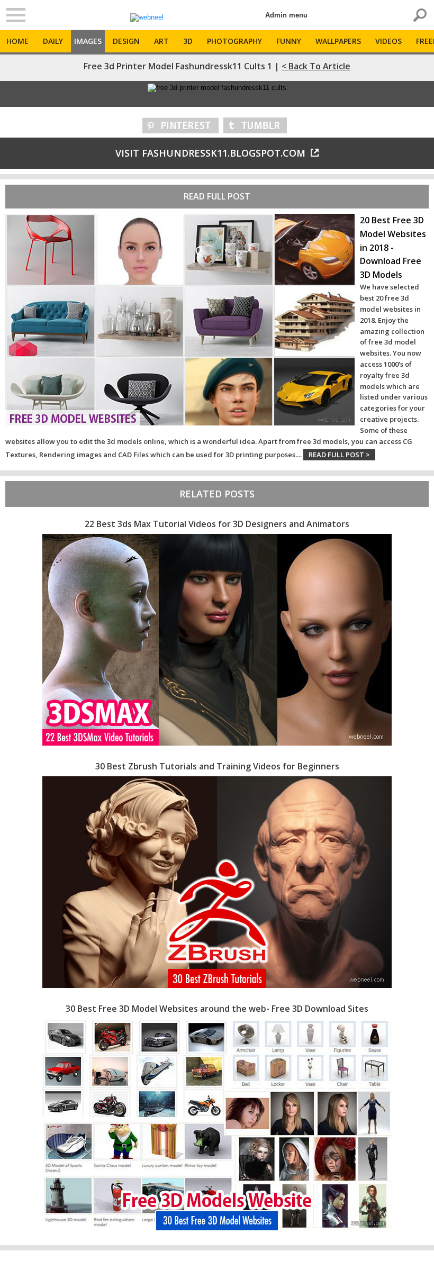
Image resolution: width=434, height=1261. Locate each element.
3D (188, 41)
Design (126, 41)
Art (161, 41)
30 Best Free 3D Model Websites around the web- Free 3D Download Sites (217, 1008)
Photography (234, 41)
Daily (53, 41)
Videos (388, 41)
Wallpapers (338, 41)
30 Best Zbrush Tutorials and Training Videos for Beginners (217, 766)
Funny (288, 41)
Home (17, 41)
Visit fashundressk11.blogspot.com (210, 153)
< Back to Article (316, 66)
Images (88, 41)
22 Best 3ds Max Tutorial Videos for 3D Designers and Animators (217, 524)
